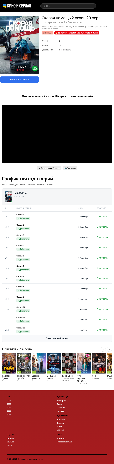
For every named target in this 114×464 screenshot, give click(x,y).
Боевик (60, 426)
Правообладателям (65, 442)
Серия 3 (20, 235)
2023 (9, 411)
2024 (9, 408)
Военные (60, 430)
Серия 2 (20, 225)
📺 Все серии (70, 168)
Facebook (10, 438)
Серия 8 (20, 287)
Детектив (60, 423)
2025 (9, 404)
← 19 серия (49, 168)
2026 (9, 401)
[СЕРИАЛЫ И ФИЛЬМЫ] (17, 6)
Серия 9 (20, 297)
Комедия (60, 411)
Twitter (10, 445)
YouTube (10, 442)
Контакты (61, 438)
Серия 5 (20, 256)
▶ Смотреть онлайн (19, 79)
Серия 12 (20, 328)
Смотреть (102, 216)
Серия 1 (20, 215)
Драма (59, 404)
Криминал (61, 419)
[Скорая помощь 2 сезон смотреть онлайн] (19, 73)
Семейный (61, 408)
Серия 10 (20, 307)
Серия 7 (20, 276)
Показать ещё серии (57, 338)
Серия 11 (20, 317)
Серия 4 (20, 245)
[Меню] (108, 6)
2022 (9, 414)
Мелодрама (61, 401)
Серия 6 (20, 266)
